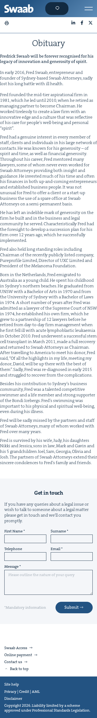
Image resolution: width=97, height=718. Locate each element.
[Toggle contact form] (56, 8)
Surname (58, 531)
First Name (13, 531)
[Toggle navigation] (89, 9)
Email (55, 549)
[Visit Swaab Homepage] (18, 8)
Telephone (13, 549)
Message (11, 567)
